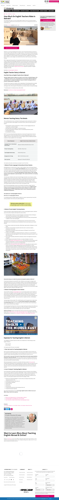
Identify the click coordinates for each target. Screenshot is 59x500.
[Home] (4, 13)
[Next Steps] (21, 334)
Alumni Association (22, 474)
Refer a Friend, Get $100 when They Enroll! (9, 481)
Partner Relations (29, 477)
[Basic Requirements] (10, 334)
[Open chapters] (35, 334)
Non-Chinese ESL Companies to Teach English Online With (24, 313)
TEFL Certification (15, 10)
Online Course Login (22, 472)
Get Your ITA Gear (21, 477)
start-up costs (31, 362)
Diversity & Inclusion (30, 472)
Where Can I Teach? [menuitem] (15, 5)
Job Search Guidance (25, 10)
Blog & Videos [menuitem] (29, 5)
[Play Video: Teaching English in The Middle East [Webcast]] (21, 324)
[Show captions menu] (27, 334)
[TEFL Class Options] (18, 334)
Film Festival (21, 479)
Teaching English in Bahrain (13, 70)
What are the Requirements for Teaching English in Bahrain (16, 397)
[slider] (17, 334)
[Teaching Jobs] (11, 334)
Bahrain (14, 14)
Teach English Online (34, 10)
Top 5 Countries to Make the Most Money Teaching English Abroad (17, 400)
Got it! (50, 498)
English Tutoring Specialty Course (16, 240)
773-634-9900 (8, 474)
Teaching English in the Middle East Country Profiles (15, 398)
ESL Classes (21, 482)
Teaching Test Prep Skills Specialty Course (18, 244)
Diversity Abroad (43, 10)
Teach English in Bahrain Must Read (26, 405)
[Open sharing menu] (33, 334)
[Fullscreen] (37, 334)
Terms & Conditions (11, 477)
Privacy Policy (6, 477)
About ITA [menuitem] (34, 5)
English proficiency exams (19, 66)
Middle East (10, 14)
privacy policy (43, 498)
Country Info (8, 10)
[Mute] (29, 334)
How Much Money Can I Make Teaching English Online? (18, 312)
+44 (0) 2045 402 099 (9, 475)
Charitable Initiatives (30, 474)
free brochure (9, 438)
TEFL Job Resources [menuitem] (22, 5)
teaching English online (17, 291)
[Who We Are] (9, 334)
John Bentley (9, 25)
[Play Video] (5, 334)
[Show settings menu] (31, 334)
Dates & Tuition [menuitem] (8, 5)
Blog (6, 14)
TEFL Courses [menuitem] (3, 5)
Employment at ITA (29, 479)
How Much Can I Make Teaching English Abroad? (16, 90)
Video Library (51, 10)
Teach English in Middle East (8, 405)
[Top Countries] (14, 334)
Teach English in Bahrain (16, 405)
